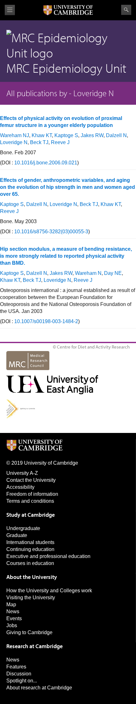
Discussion (18, 673)
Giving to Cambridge (29, 632)
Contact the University (31, 480)
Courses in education (30, 563)
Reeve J (60, 142)
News (12, 611)
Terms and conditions (30, 501)
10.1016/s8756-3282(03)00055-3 (51, 231)
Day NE (113, 273)
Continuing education (30, 549)
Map (11, 604)
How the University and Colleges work (49, 590)
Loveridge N (14, 142)
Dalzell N (116, 135)
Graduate (16, 535)
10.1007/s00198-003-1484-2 (46, 321)
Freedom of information (32, 494)
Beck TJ (39, 142)
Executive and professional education (48, 556)
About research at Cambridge (39, 687)
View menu (10, 10)
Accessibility (20, 487)
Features (16, 666)
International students (30, 542)
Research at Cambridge (34, 646)
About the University (31, 577)
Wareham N (88, 273)
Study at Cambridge (30, 514)
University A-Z (22, 473)
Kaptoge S (66, 135)
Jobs (11, 625)
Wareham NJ (14, 135)
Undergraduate (23, 528)
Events (14, 618)
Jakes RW (92, 135)
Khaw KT (42, 135)
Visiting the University (30, 597)
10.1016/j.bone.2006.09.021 (45, 162)
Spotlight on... (21, 680)
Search (126, 10)
